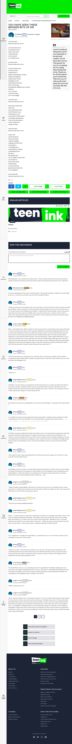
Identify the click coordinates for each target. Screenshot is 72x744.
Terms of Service (12, 688)
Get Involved (43, 703)
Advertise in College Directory (48, 676)
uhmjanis (16, 397)
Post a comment (17, 192)
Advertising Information (46, 674)
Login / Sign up (64, 16)
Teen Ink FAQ (11, 683)
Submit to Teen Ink (33, 632)
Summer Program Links (46, 714)
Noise (10, 225)
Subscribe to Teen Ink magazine (48, 706)
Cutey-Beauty (17, 562)
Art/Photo (3, 438)
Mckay (19, 34)
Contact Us (11, 674)
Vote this (61, 186)
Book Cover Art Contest (14, 717)
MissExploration (18, 288)
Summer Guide (3, 604)
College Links (43, 717)
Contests (3, 517)
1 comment (13, 231)
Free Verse (25, 20)
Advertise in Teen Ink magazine (48, 672)
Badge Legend (44, 726)
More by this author (20, 36)
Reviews (3, 358)
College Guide (3, 698)
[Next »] (43, 616)
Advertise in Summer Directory (48, 679)
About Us (10, 672)
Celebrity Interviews (13, 681)
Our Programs (12, 676)
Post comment (63, 266)
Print (11, 180)
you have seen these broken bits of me (44, 20)
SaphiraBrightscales (19, 379)
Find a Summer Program (35, 643)
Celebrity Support (12, 679)
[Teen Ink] (15, 6)
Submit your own (59, 192)
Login (66, 252)
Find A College (32, 638)
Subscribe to (37, 626)
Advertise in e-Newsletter (47, 683)
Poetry (3, 120)
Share (10, 183)
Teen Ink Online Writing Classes (48, 719)
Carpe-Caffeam (18, 324)
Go (46, 16)
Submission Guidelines (46, 696)
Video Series (43, 723)
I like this (40, 186)
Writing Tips (43, 701)
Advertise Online (44, 681)
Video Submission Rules (46, 699)
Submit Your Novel (45, 694)
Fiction (3, 199)
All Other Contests (13, 719)
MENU (12, 16)
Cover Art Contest (12, 714)
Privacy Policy (11, 685)
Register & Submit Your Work (47, 692)
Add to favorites (38, 192)
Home (10, 20)
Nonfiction (3, 279)
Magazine (3, 40)
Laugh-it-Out (17, 482)
